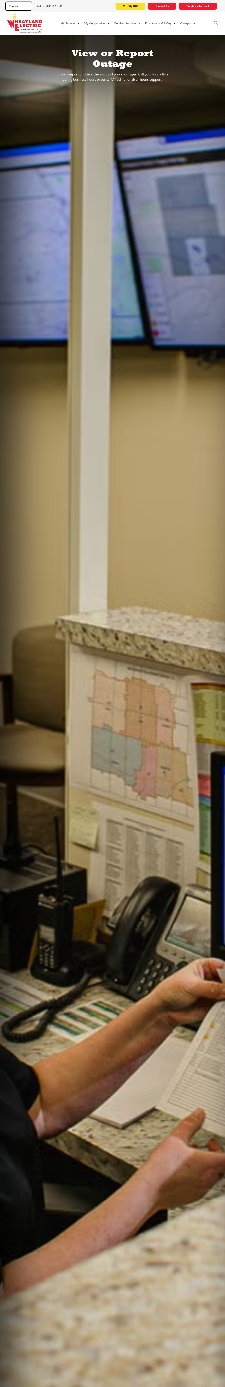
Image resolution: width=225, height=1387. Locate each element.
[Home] (24, 23)
